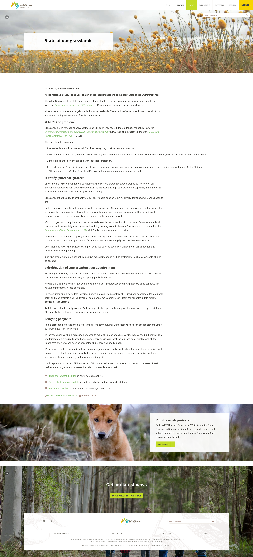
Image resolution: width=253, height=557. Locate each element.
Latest (191, 5)
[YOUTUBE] (56, 521)
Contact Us (166, 534)
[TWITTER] (44, 521)
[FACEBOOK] (38, 521)
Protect (180, 5)
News (50, 396)
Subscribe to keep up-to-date (64, 382)
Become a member (59, 388)
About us (232, 5)
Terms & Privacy (61, 534)
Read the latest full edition (62, 376)
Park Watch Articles (66, 396)
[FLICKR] (50, 521)
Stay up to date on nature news (126, 496)
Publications (204, 5)
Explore (169, 5)
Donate (245, 5)
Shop (206, 534)
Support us (219, 5)
